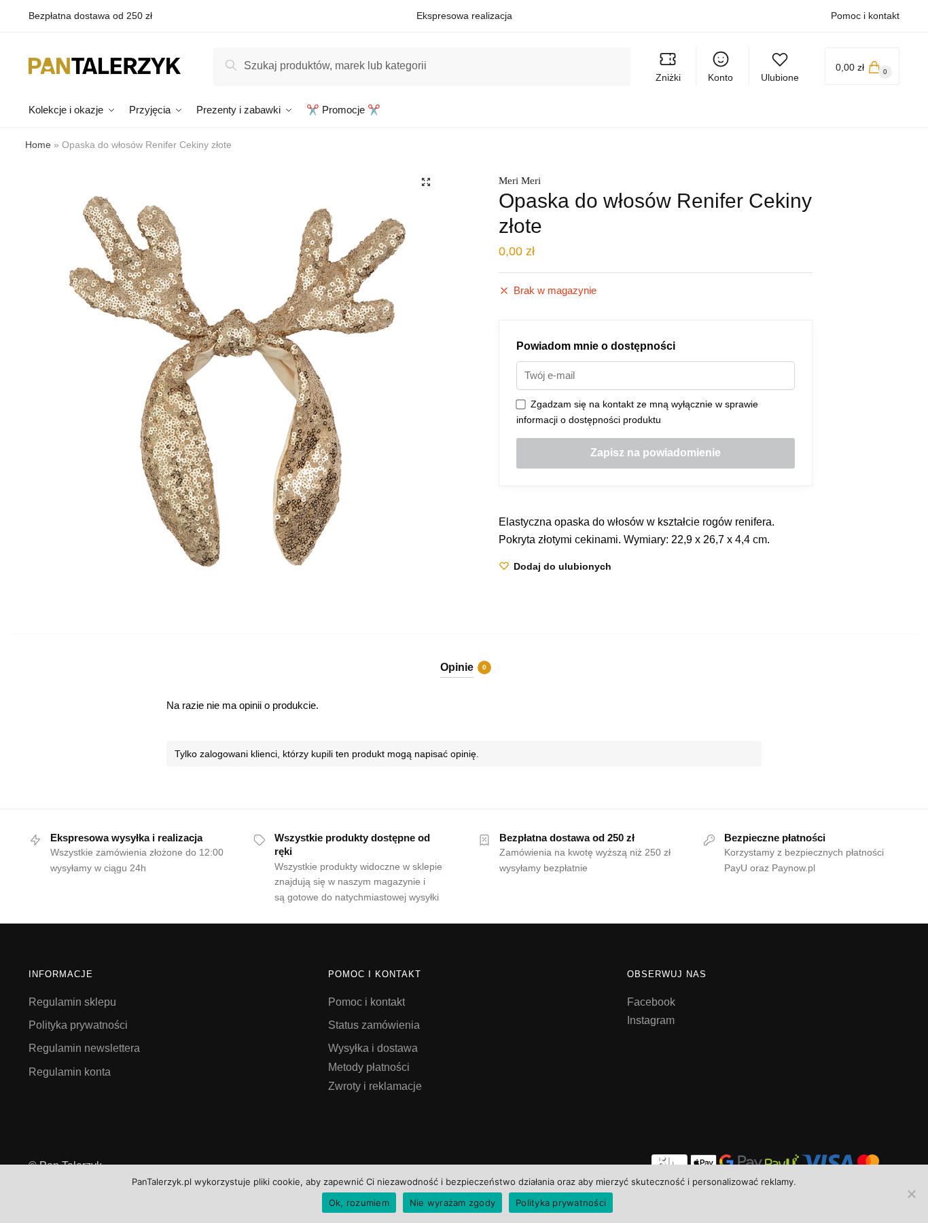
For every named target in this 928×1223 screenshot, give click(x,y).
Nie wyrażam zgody (452, 1202)
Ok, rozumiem (359, 1202)
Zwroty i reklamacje (375, 1086)
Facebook (651, 1002)
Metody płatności (369, 1067)
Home (38, 144)
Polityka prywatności (78, 1025)
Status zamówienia (374, 1025)
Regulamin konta (70, 1072)
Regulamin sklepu (72, 1002)
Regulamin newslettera (84, 1048)
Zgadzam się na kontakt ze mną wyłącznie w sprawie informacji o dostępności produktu (637, 412)
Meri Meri (520, 180)
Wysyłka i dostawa (373, 1048)
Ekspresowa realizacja (464, 15)
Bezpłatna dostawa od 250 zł (90, 15)
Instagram (651, 1020)
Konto (720, 77)
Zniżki (668, 77)
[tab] (464, 655)
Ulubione (780, 77)
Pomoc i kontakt (865, 15)
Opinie (457, 667)
